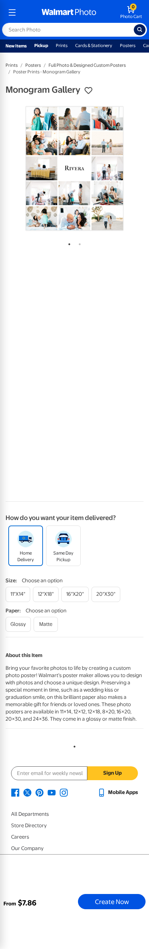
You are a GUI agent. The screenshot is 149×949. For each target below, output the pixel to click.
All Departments (30, 814)
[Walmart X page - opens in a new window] (27, 792)
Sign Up (112, 773)
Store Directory (29, 825)
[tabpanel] (74, 168)
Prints (62, 45)
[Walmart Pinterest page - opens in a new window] (39, 792)
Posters (127, 45)
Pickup (41, 45)
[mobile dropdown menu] (12, 12)
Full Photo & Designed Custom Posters (87, 65)
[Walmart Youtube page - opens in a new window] (51, 792)
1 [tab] (67, 242)
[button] (88, 91)
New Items (16, 45)
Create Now (112, 901)
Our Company (27, 848)
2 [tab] (78, 242)
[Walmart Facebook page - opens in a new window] (15, 792)
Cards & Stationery (93, 45)
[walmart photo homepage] (69, 12)
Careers (20, 837)
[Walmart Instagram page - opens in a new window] (64, 792)
